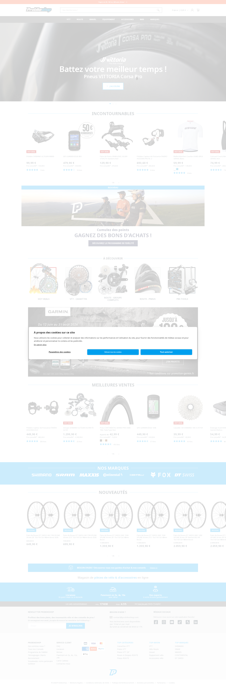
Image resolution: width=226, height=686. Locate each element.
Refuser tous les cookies (113, 352)
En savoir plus (40, 344)
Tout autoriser (166, 352)
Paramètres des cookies (60, 352)
